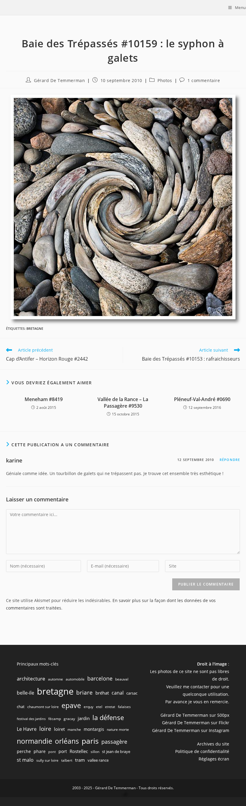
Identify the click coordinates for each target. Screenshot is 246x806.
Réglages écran (214, 759)
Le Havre (27, 729)
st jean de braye (116, 751)
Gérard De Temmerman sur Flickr (195, 722)
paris (90, 741)
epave (71, 705)
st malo (25, 760)
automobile (75, 679)
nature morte (118, 729)
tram (80, 760)
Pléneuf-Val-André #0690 (202, 399)
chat (21, 706)
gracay (69, 718)
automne (55, 679)
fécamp (54, 718)
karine (14, 460)
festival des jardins (31, 719)
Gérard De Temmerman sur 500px (194, 715)
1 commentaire (204, 80)
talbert (66, 760)
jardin (84, 718)
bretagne (34, 328)
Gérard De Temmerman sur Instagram (190, 730)
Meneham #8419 (44, 399)
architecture (31, 678)
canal (118, 692)
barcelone (99, 678)
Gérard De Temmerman (59, 80)
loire (45, 729)
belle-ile (25, 692)
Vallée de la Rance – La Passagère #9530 (123, 402)
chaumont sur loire (43, 706)
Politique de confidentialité (202, 751)
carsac (131, 693)
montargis (94, 729)
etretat (110, 707)
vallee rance (98, 760)
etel (99, 706)
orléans (67, 741)
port (62, 751)
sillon (95, 751)
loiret (59, 729)
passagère (114, 741)
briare (84, 692)
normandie (34, 741)
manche (74, 729)
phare (40, 751)
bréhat (102, 693)
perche (24, 751)
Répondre (230, 459)
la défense (108, 717)
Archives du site (213, 744)
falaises (124, 706)
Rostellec (79, 751)
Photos (165, 80)
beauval (121, 679)
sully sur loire (47, 760)
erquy (88, 706)
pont (52, 752)
